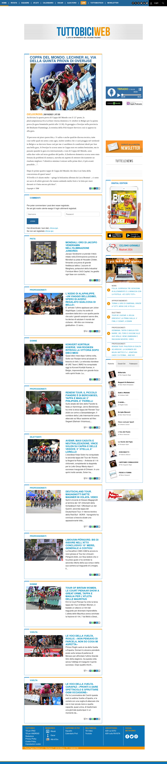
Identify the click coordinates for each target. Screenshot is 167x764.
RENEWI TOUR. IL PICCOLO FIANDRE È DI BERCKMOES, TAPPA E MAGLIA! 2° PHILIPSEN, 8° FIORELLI (82, 397)
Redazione (29, 736)
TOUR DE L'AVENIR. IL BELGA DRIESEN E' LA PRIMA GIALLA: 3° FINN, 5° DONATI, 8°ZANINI (124, 318)
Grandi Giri (121, 363)
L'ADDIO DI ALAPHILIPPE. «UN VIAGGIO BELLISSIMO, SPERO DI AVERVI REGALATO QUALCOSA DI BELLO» (81, 299)
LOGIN (32, 221)
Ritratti (53, 731)
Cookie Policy (30, 741)
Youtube (88, 733)
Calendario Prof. (71, 733)
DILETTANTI (35, 436)
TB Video (89, 730)
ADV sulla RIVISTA (112, 733)
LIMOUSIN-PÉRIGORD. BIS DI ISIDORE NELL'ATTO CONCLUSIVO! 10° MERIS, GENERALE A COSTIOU (82, 544)
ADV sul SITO (110, 730)
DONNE (33, 340)
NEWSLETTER (112, 3)
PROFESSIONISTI (38, 289)
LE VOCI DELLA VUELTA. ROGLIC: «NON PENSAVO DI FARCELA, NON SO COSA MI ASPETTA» (82, 640)
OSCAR (60, 3)
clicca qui (54, 228)
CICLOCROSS (34, 114)
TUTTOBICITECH (96, 3)
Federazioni (133, 363)
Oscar (52, 735)
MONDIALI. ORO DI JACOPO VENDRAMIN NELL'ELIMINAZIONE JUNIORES (81, 246)
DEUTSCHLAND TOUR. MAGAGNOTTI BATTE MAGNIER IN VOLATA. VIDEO (82, 494)
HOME (4, 3)
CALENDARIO (48, 3)
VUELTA (34, 632)
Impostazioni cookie (33, 744)
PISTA (33, 238)
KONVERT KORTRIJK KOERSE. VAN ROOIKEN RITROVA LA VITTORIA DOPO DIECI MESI (82, 348)
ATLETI (36, 3)
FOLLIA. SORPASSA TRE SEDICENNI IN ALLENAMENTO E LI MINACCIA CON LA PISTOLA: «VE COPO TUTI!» (126, 291)
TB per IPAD (30, 730)
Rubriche (111, 363)
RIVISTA (14, 3)
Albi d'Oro (54, 739)
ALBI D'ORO (71, 3)
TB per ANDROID (32, 733)
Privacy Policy (30, 738)
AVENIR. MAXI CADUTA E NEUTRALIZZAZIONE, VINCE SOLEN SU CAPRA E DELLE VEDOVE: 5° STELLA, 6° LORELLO (82, 446)
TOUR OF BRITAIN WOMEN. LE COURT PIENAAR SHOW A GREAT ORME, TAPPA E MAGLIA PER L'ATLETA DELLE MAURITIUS (82, 593)
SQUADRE (25, 3)
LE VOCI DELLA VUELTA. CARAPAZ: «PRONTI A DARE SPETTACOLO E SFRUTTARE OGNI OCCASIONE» (82, 688)
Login (156, 2)
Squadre (68, 730)
